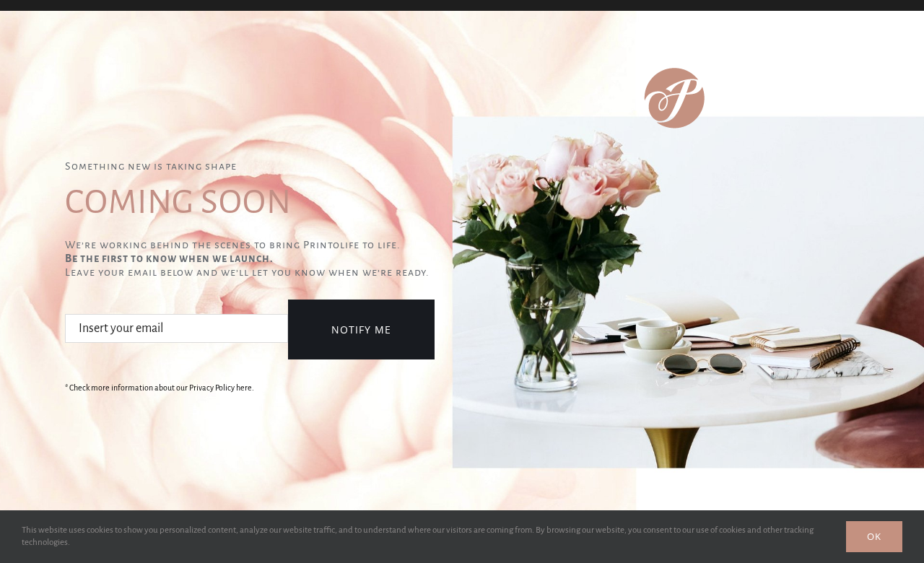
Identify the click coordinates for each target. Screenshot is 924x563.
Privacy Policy (212, 387)
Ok (874, 536)
